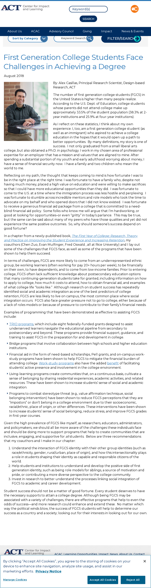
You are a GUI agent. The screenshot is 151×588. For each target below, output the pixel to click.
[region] (75, 571)
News (114, 554)
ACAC (35, 31)
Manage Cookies (15, 579)
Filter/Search (121, 38)
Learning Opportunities (80, 554)
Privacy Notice (48, 571)
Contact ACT (135, 9)
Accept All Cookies (103, 579)
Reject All (133, 579)
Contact (139, 554)
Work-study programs (56, 363)
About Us (14, 31)
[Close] (144, 561)
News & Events (133, 31)
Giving (87, 31)
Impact (106, 31)
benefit (113, 363)
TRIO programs (21, 324)
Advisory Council (61, 31)
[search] (88, 9)
